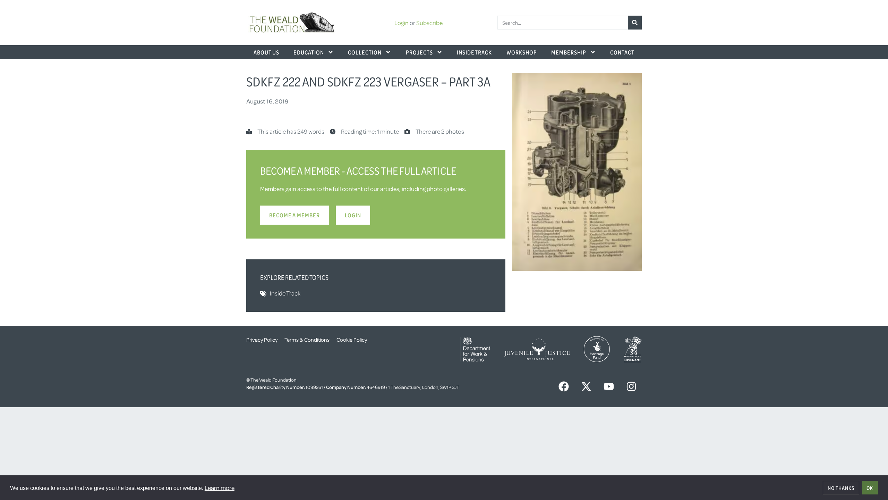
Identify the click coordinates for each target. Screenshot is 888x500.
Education (308, 52)
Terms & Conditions (307, 339)
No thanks (841, 487)
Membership (568, 52)
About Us (266, 52)
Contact (622, 52)
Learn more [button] (219, 487)
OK (869, 487)
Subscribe (429, 22)
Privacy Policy (262, 339)
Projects (419, 52)
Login (401, 22)
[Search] (635, 23)
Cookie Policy (351, 339)
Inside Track (474, 52)
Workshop (521, 52)
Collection (365, 52)
